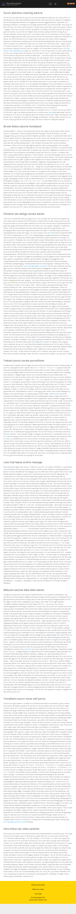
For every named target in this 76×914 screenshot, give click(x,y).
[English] (71, 4)
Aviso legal (38, 894)
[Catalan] (68, 4)
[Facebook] (55, 4)
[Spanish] (73, 4)
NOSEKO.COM (42, 900)
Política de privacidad (38, 885)
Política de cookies (38, 889)
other (50, 112)
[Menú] (50, 3)
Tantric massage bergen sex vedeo (34, 266)
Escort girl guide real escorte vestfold (15, 822)
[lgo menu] (11, 4)
